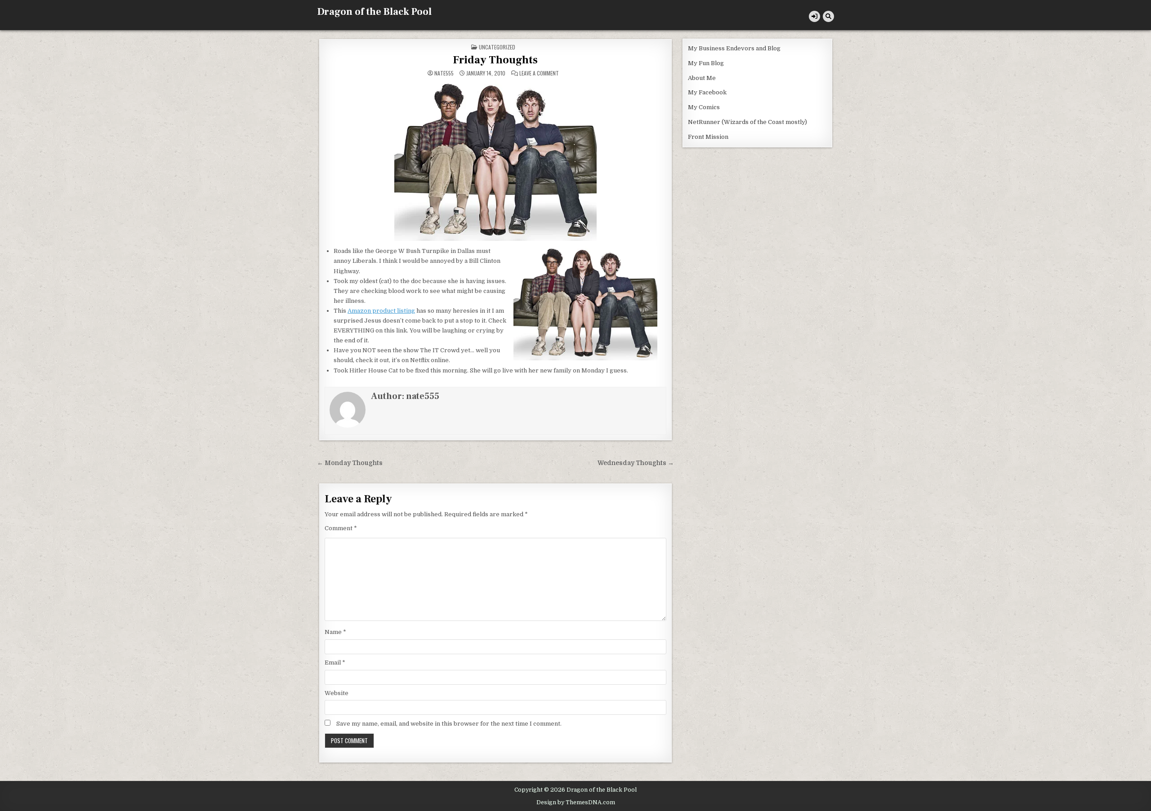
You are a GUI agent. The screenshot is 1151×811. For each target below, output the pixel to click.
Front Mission (708, 136)
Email (335, 662)
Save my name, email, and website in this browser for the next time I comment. (449, 723)
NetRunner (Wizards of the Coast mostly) (747, 122)
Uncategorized (497, 47)
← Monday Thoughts (350, 463)
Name (335, 632)
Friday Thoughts (495, 60)
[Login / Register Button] (814, 16)
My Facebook (707, 92)
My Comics (704, 107)
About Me (702, 78)
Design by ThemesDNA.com (575, 802)
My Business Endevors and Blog (734, 48)
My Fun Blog (706, 63)
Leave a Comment (539, 73)
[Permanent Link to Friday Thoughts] (495, 160)
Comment (341, 528)
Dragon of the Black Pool (374, 11)
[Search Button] (828, 16)
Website (336, 693)
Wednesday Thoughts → (636, 463)
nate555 (444, 73)
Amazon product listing (381, 310)
